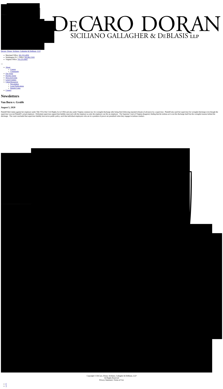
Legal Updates (11, 80)
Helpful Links (15, 88)
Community (14, 71)
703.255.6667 (23, 59)
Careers (13, 69)
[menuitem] (114, 69)
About (8, 67)
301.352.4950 (24, 55)
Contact (8, 90)
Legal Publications (17, 86)
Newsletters (14, 84)
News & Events (11, 78)
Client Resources (12, 82)
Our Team (9, 74)
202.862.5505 (29, 57)
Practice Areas (11, 76)
